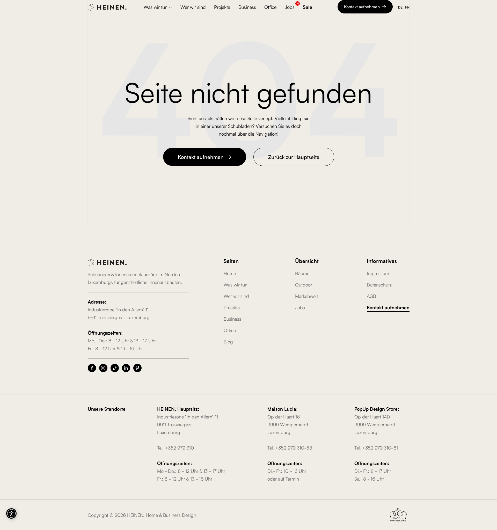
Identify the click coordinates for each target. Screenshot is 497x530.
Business (247, 6)
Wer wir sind (193, 6)
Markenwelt (306, 295)
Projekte (222, 6)
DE (400, 7)
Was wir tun (235, 284)
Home (230, 273)
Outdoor (303, 284)
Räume (302, 273)
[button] (158, 7)
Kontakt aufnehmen (365, 6)
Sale (307, 6)
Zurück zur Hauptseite (293, 156)
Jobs (290, 6)
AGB (371, 295)
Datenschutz (379, 284)
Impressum (378, 273)
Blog (228, 341)
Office (270, 6)
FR (407, 7)
